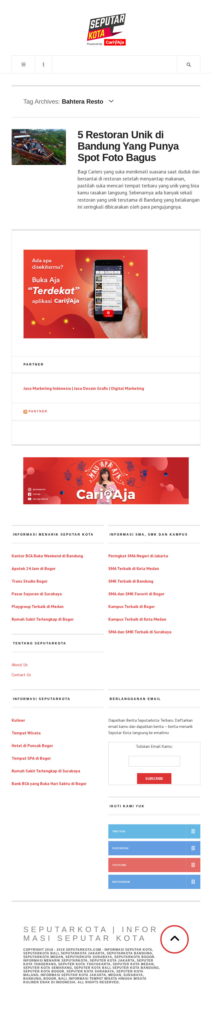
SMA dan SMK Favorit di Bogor (136, 593)
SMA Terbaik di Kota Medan (133, 568)
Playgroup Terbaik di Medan (38, 606)
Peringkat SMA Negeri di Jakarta (138, 555)
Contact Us (21, 674)
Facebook (120, 848)
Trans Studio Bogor (30, 581)
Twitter (118, 831)
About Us (20, 664)
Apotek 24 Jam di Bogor (34, 568)
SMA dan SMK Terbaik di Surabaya (139, 631)
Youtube (119, 865)
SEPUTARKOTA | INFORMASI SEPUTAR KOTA (91, 933)
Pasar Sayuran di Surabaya (37, 593)
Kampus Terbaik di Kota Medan (137, 619)
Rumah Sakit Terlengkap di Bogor (43, 619)
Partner (38, 411)
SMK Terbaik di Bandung (130, 581)
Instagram (121, 881)
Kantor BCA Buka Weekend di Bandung (47, 555)
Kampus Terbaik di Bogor (131, 606)
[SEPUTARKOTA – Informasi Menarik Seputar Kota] (106, 27)
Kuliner (18, 720)
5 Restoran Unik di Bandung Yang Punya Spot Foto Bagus (128, 146)
